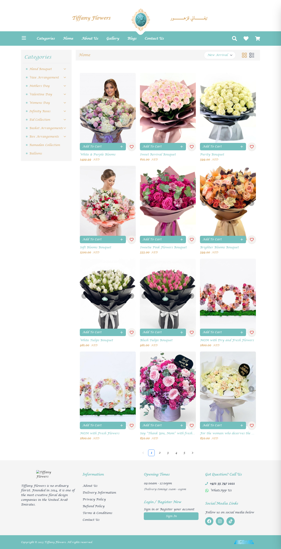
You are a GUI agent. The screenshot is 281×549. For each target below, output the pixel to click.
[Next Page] (192, 453)
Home (84, 55)
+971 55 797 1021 (222, 483)
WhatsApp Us (221, 490)
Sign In (171, 516)
